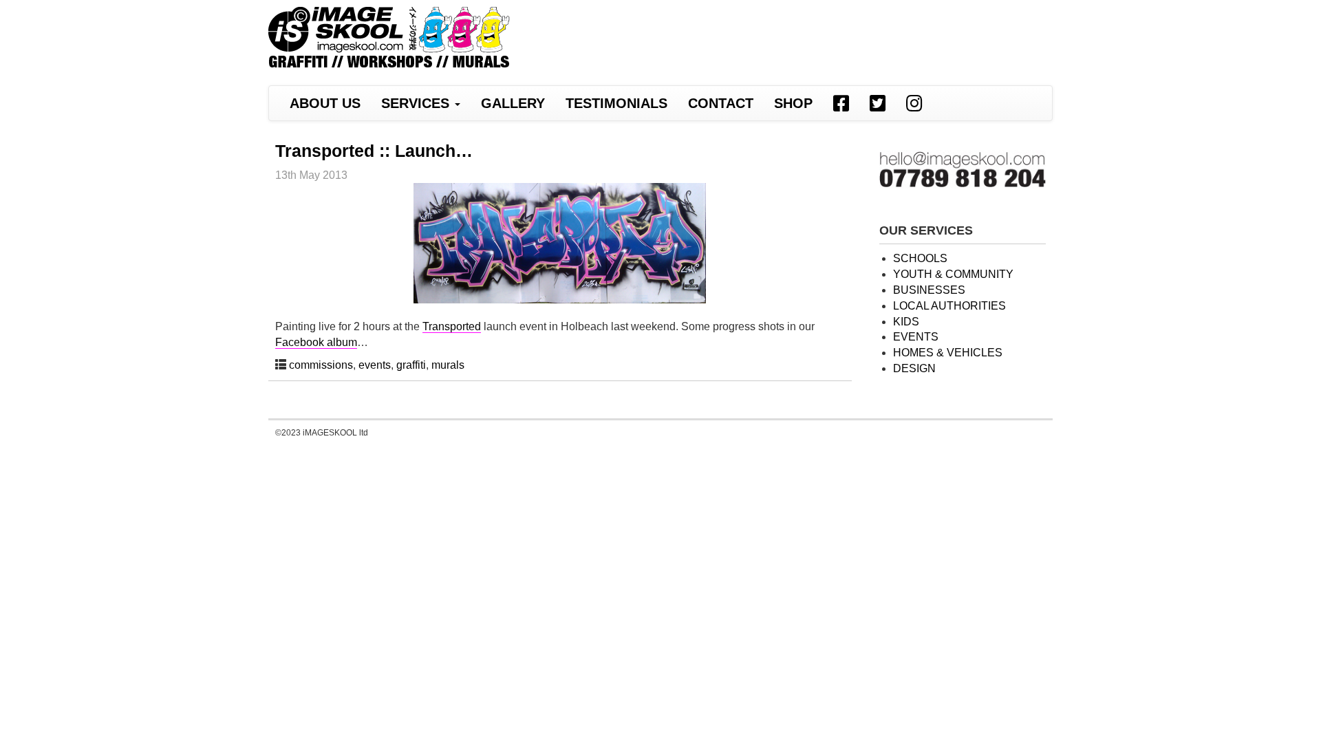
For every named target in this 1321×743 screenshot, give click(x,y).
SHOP (793, 103)
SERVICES (417, 103)
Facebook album (316, 342)
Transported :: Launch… (374, 150)
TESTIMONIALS (616, 103)
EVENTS (915, 337)
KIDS (906, 321)
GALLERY (513, 103)
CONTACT (720, 103)
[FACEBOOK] (841, 103)
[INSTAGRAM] (914, 103)
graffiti (411, 365)
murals (447, 365)
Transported (451, 326)
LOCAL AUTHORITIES (949, 306)
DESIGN (914, 368)
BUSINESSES (929, 290)
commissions (321, 365)
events (374, 365)
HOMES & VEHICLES (947, 352)
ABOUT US (325, 103)
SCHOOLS (920, 258)
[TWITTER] (877, 103)
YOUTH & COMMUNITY (953, 274)
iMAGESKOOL (389, 39)
